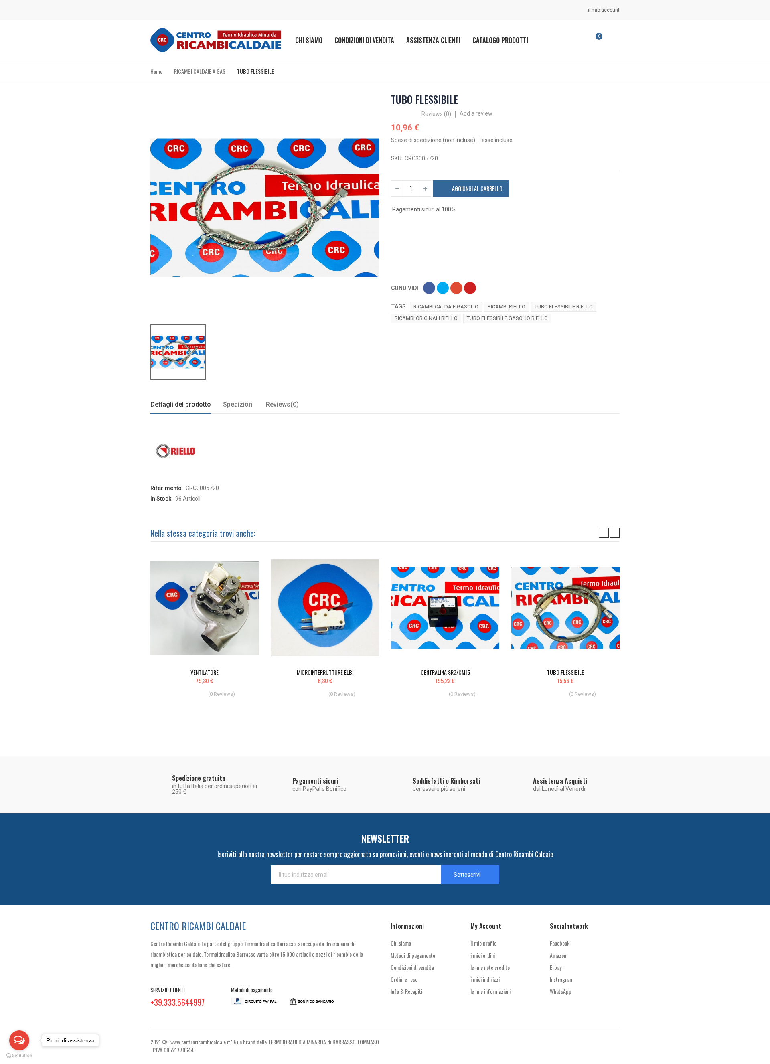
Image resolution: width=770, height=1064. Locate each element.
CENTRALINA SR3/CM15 (445, 672)
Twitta (443, 288)
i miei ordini (482, 955)
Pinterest (470, 288)
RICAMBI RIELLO (506, 307)
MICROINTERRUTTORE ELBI (325, 672)
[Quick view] (239, 568)
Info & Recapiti (406, 991)
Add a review (476, 113)
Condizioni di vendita (412, 967)
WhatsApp (560, 991)
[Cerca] (572, 40)
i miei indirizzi (485, 979)
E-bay (555, 967)
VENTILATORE (204, 672)
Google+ (456, 288)
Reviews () (436, 114)
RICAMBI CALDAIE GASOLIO (445, 307)
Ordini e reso (404, 979)
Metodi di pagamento (413, 955)
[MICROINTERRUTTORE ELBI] (325, 608)
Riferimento (166, 488)
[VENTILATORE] (204, 608)
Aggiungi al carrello (477, 188)
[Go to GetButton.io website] (19, 1055)
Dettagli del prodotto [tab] (180, 404)
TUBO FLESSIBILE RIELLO (564, 307)
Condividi (429, 288)
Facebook (559, 943)
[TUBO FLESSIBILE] (565, 608)
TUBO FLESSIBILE (565, 672)
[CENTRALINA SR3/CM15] (445, 608)
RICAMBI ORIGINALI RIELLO (426, 318)
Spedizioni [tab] (238, 404)
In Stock (160, 498)
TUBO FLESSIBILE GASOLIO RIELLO (507, 318)
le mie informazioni (490, 991)
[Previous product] (604, 99)
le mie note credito (490, 967)
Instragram (561, 979)
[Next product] (614, 99)
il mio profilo (483, 943)
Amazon (558, 955)
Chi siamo (401, 943)
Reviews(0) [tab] (282, 404)
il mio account (603, 10)
